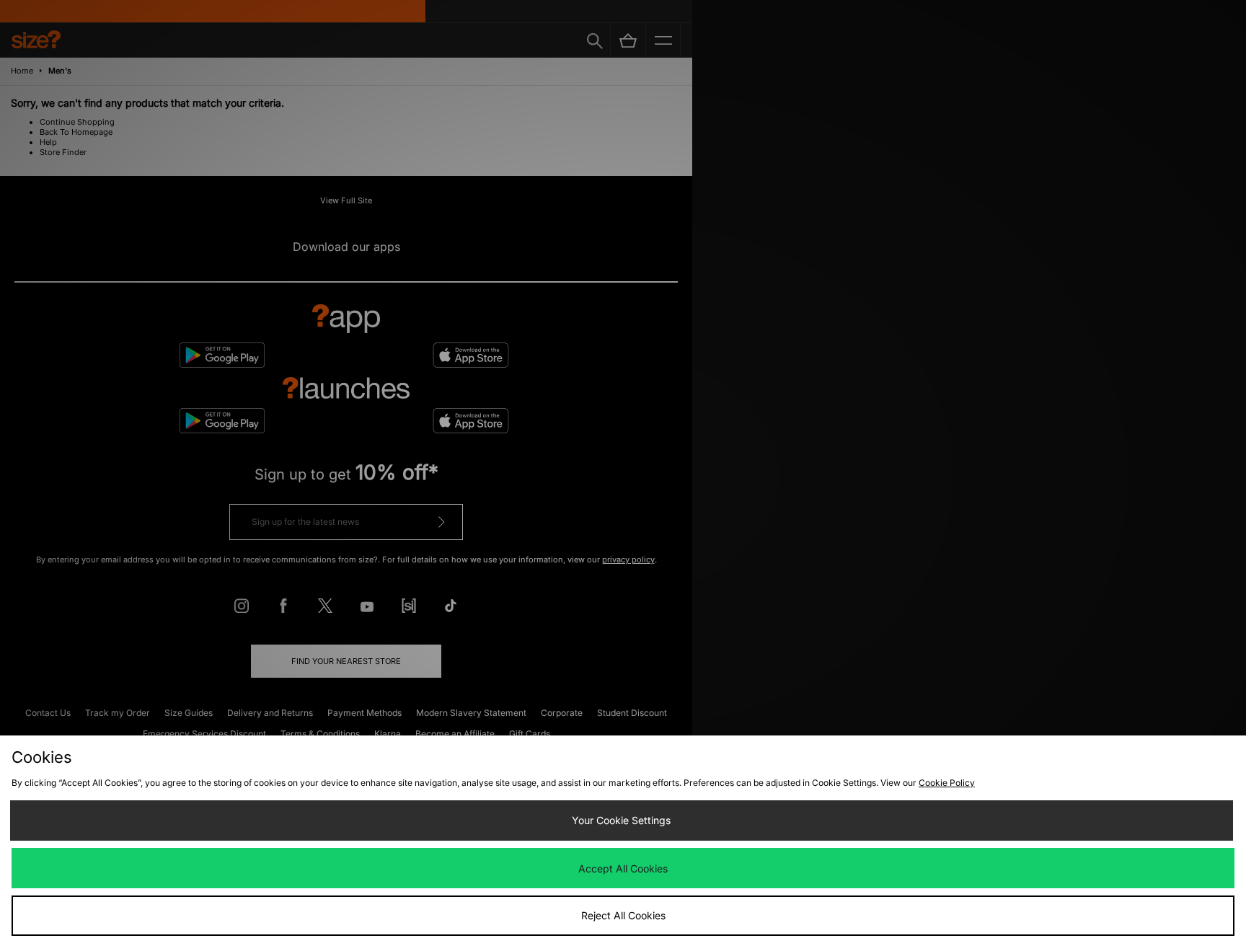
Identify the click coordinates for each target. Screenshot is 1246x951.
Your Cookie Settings (621, 820)
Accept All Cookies (623, 868)
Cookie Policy (947, 782)
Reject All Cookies (623, 915)
